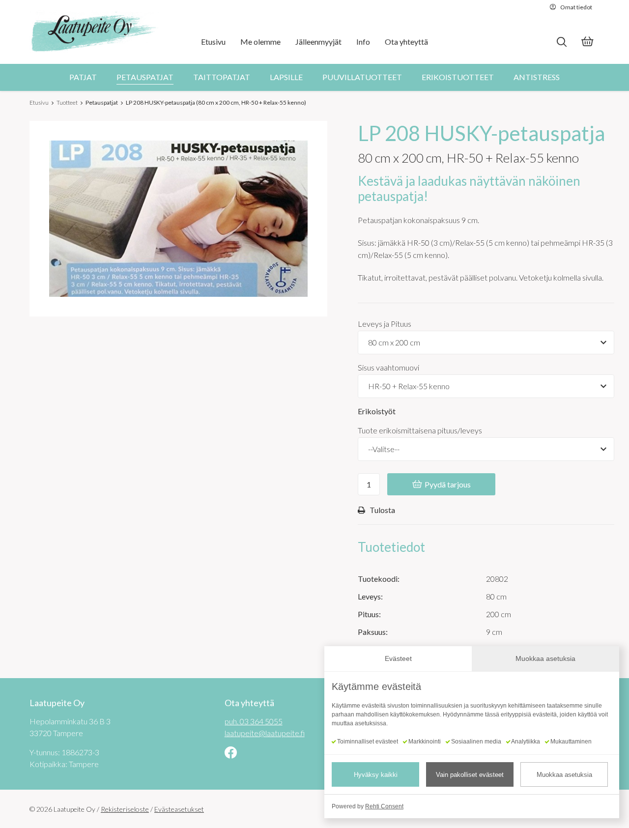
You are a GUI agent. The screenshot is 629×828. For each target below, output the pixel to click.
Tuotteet (67, 102)
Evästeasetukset (179, 809)
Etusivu (39, 102)
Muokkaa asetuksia (564, 774)
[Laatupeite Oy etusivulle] (94, 32)
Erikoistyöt (377, 411)
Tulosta (382, 509)
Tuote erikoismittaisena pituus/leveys (420, 430)
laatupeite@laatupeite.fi (265, 733)
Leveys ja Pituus (384, 323)
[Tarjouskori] (587, 42)
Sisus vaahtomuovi (388, 367)
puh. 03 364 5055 (254, 721)
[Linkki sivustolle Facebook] (231, 753)
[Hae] (561, 42)
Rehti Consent (384, 806)
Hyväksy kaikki (376, 774)
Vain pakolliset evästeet (470, 774)
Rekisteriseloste (125, 809)
